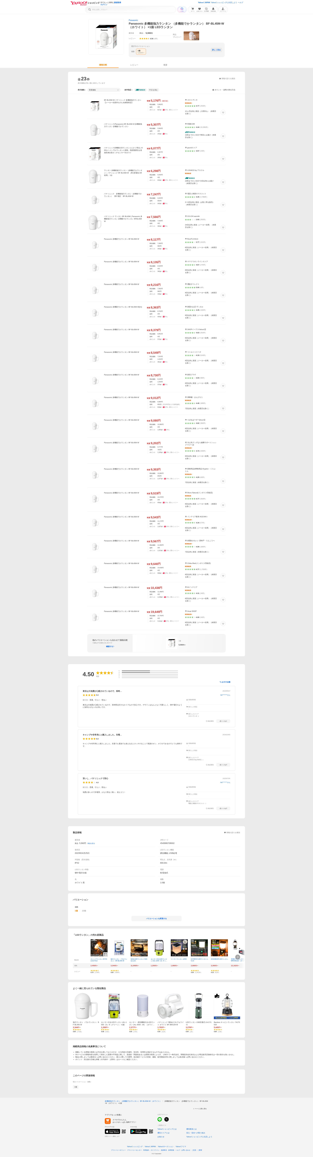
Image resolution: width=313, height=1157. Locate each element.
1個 (75, 1087)
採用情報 (171, 1150)
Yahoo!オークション (165, 1146)
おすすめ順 (226, 682)
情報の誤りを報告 (233, 833)
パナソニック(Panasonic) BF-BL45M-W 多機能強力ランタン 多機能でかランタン (123, 125)
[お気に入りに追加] (223, 112)
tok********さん (225, 695)
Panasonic (133, 20)
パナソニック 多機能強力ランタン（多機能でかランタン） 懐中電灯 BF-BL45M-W (123, 195)
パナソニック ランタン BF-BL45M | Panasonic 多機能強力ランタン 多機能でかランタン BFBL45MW (123, 218)
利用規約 (146, 1150)
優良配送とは (191, 1129)
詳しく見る (216, 50)
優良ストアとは (163, 1133)
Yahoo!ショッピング (135, 1146)
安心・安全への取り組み (195, 1133)
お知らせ (160, 1137)
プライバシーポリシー (118, 1150)
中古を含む (153, 90)
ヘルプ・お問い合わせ (183, 1150)
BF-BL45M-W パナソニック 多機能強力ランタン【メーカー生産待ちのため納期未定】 (122, 101)
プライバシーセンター (134, 1150)
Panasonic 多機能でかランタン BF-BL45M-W (121, 239)
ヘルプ (240, 2)
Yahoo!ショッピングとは (167, 1129)
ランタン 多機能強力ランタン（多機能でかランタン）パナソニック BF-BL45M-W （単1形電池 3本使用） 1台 (123, 172)
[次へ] (237, 957)
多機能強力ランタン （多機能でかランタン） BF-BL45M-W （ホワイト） (133, 1101)
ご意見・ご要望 (197, 1150)
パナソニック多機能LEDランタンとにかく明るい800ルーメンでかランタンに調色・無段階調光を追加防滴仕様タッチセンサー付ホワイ (123, 150)
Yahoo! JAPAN (204, 2)
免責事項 (164, 1150)
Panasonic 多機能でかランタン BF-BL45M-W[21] (123, 307)
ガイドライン (155, 1150)
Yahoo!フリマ (181, 1146)
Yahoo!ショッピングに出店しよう (224, 2)
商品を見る (91, 843)
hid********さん (225, 782)
